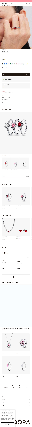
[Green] (11, 64)
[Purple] (21, 64)
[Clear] (9, 64)
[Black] (3, 64)
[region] (7, 418)
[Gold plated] (5, 59)
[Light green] (15, 64)
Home (2, 5)
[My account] (26, 3)
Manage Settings (7, 424)
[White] (25, 64)
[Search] (11, 3)
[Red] (23, 64)
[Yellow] (27, 64)
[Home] (4, 3)
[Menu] (30, 3)
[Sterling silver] (3, 59)
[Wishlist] (9, 158)
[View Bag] (28, 3)
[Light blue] (13, 64)
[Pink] (19, 64)
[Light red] (17, 64)
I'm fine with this (7, 422)
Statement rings (8, 5)
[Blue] (5, 64)
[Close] (14, 411)
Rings (4, 5)
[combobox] (28, 257)
